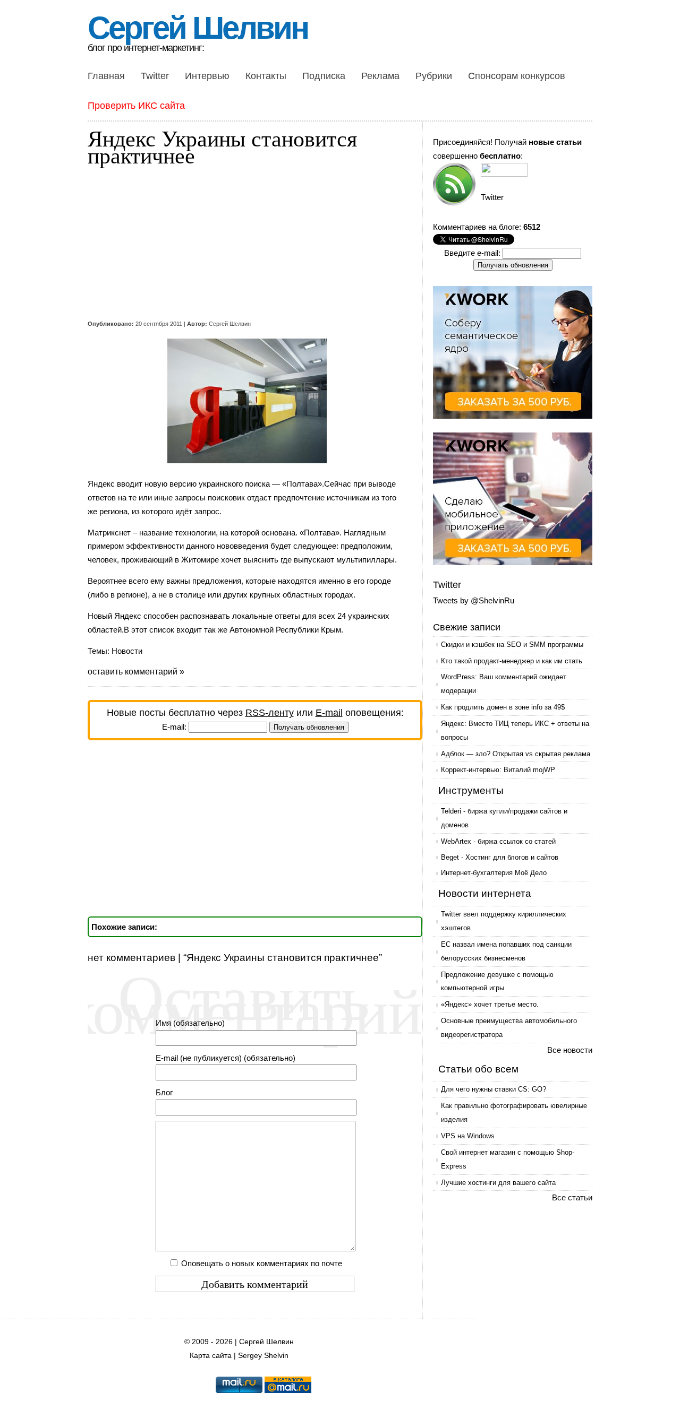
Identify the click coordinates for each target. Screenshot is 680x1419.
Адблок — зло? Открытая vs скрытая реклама (515, 754)
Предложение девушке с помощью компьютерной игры (497, 981)
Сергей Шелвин (198, 28)
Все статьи (572, 1197)
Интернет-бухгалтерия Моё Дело (494, 873)
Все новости (569, 1049)
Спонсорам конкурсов (516, 76)
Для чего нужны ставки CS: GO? (493, 1089)
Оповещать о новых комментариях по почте (261, 1263)
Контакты (265, 76)
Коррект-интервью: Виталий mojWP (498, 770)
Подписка (323, 76)
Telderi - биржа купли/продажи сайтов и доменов (504, 818)
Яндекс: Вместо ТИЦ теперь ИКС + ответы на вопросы (515, 730)
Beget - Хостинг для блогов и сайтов (499, 857)
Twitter (155, 76)
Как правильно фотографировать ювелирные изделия (514, 1112)
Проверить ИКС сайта (136, 105)
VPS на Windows (468, 1136)
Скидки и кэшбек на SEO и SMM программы (512, 644)
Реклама (380, 76)
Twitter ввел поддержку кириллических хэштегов (503, 921)
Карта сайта (211, 1356)
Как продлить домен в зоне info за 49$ (503, 707)
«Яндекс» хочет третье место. (490, 1004)
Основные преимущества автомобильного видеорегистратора (509, 1028)
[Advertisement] (247, 243)
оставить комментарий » (136, 671)
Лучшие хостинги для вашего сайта (498, 1183)
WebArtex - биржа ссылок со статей (498, 841)
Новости (127, 650)
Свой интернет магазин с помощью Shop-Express (507, 1159)
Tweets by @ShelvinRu (473, 600)
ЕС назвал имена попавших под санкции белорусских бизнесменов (506, 951)
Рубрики (433, 76)
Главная (106, 76)
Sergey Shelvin (263, 1356)
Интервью (207, 76)
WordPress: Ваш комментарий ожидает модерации (503, 684)
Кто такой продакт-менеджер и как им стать (511, 661)
